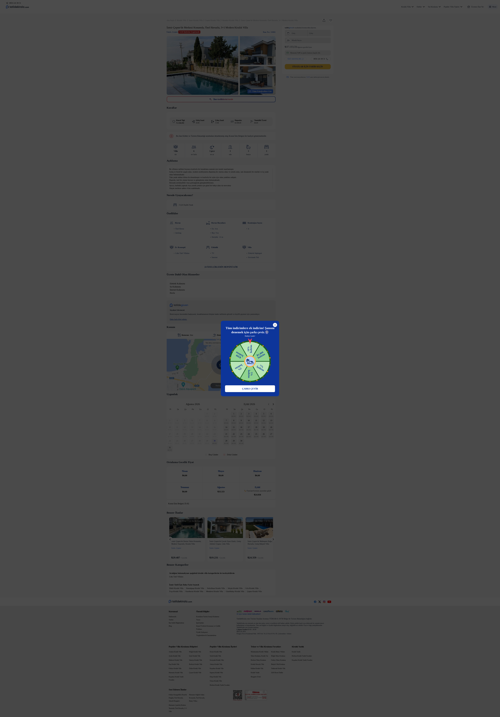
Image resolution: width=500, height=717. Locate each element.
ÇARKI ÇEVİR (250, 388)
